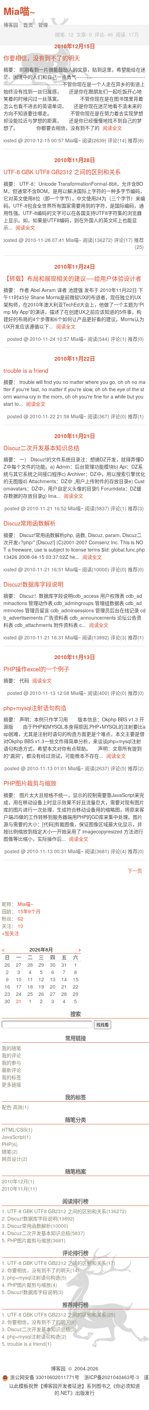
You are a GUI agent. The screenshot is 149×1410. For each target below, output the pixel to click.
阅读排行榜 (75, 1201)
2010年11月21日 (74, 436)
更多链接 (11, 1084)
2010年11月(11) (19, 1188)
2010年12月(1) (18, 1181)
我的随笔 (11, 1047)
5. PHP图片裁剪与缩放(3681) (33, 1240)
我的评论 (11, 1055)
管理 (43, 24)
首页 (28, 24)
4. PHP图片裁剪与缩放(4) (29, 1284)
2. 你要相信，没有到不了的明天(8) (39, 1321)
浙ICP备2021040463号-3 (111, 1377)
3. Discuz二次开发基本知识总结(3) (39, 1329)
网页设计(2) (14, 1158)
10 (20, 925)
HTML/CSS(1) (17, 1129)
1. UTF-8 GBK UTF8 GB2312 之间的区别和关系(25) (58, 1314)
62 (20, 918)
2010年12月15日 (74, 46)
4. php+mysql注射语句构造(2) (34, 1336)
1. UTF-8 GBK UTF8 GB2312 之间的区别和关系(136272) (64, 1211)
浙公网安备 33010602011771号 (44, 1377)
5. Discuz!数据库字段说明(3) (32, 1292)
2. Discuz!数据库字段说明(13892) (38, 1218)
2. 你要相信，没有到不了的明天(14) (40, 1270)
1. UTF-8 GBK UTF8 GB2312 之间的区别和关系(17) (58, 1262)
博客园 (10, 24)
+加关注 (10, 933)
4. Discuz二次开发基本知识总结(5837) (43, 1232)
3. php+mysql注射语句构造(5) (34, 1277)
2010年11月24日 (74, 266)
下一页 (135, 870)
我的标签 (11, 1077)
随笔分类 (75, 1120)
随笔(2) (10, 1151)
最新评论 (11, 1069)
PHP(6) (10, 1144)
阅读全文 (112, 127)
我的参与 (11, 1062)
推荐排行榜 (75, 1305)
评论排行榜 (75, 1253)
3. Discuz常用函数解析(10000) (35, 1225)
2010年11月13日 (74, 657)
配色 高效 (15, 1106)
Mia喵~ (19, 11)
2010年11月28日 (74, 160)
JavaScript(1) (16, 1136)
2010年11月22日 (74, 358)
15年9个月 (29, 911)
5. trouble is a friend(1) (27, 1343)
